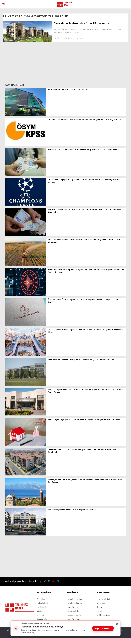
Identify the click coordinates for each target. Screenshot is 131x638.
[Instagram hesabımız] (49, 581)
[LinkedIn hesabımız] (58, 581)
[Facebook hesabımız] (40, 581)
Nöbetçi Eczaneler (74, 615)
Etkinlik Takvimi (103, 599)
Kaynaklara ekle (103, 628)
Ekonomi (40, 615)
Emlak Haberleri (43, 603)
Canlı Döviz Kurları (74, 603)
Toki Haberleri (42, 607)
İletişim (100, 607)
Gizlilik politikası (103, 615)
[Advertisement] (65, 62)
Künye (99, 611)
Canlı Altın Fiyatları (75, 599)
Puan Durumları (73, 619)
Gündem (40, 611)
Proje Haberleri (43, 599)
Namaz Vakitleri (73, 611)
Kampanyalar (42, 619)
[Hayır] (128, 632)
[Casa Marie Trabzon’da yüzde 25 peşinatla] (27, 41)
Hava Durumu (72, 607)
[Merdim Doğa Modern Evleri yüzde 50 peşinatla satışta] (25, 535)
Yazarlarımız (102, 603)
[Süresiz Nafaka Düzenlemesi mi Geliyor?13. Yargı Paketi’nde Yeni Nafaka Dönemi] (25, 175)
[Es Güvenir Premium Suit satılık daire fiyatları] (25, 115)
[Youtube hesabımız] (53, 581)
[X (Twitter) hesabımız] (44, 581)
